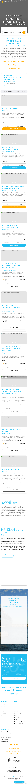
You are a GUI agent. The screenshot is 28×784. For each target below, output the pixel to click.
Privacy (9, 771)
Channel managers (6, 737)
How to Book (17, 717)
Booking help (19, 782)
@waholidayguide (14, 68)
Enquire (13, 693)
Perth (2, 712)
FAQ (15, 715)
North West (4, 710)
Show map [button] (22, 122)
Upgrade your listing (6, 733)
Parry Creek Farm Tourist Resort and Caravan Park (12, 391)
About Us (3, 715)
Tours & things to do (19, 710)
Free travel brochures (20, 714)
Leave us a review (19, 723)
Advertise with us (5, 731)
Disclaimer (13, 771)
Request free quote (6, 556)
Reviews (16, 719)
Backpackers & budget (11, 85)
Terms (18, 770)
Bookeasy (14, 770)
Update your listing (6, 735)
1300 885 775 (15, 749)
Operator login (16, 776)
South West (4, 714)
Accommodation (18, 704)
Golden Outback (5, 708)
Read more (15, 157)
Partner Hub (4, 741)
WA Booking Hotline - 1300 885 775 (14, 61)
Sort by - (5, 91)
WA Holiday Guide (14, 65)
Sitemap (19, 771)
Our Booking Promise (20, 721)
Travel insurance (18, 712)
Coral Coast (4, 706)
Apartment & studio (10, 83)
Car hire (16, 706)
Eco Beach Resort (11, 109)
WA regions (4, 704)
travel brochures (16, 510)
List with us (8, 776)
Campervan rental (19, 708)
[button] (14, 29)
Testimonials (4, 739)
